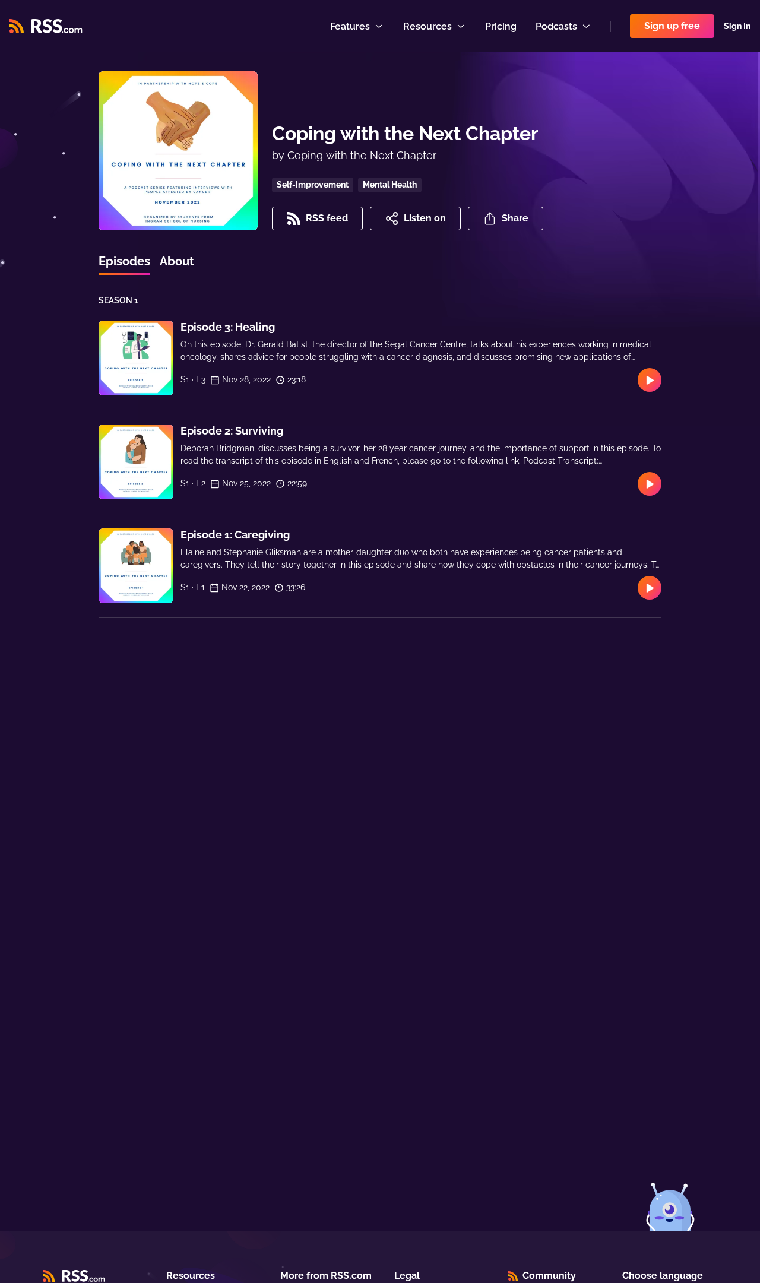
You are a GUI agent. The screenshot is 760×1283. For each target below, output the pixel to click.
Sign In (737, 26)
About (177, 261)
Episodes (124, 261)
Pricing (501, 26)
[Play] (649, 380)
